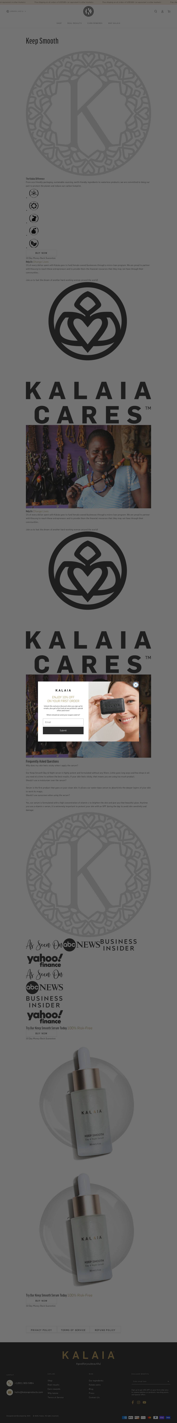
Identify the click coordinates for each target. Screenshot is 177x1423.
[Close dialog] (135, 685)
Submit (63, 730)
